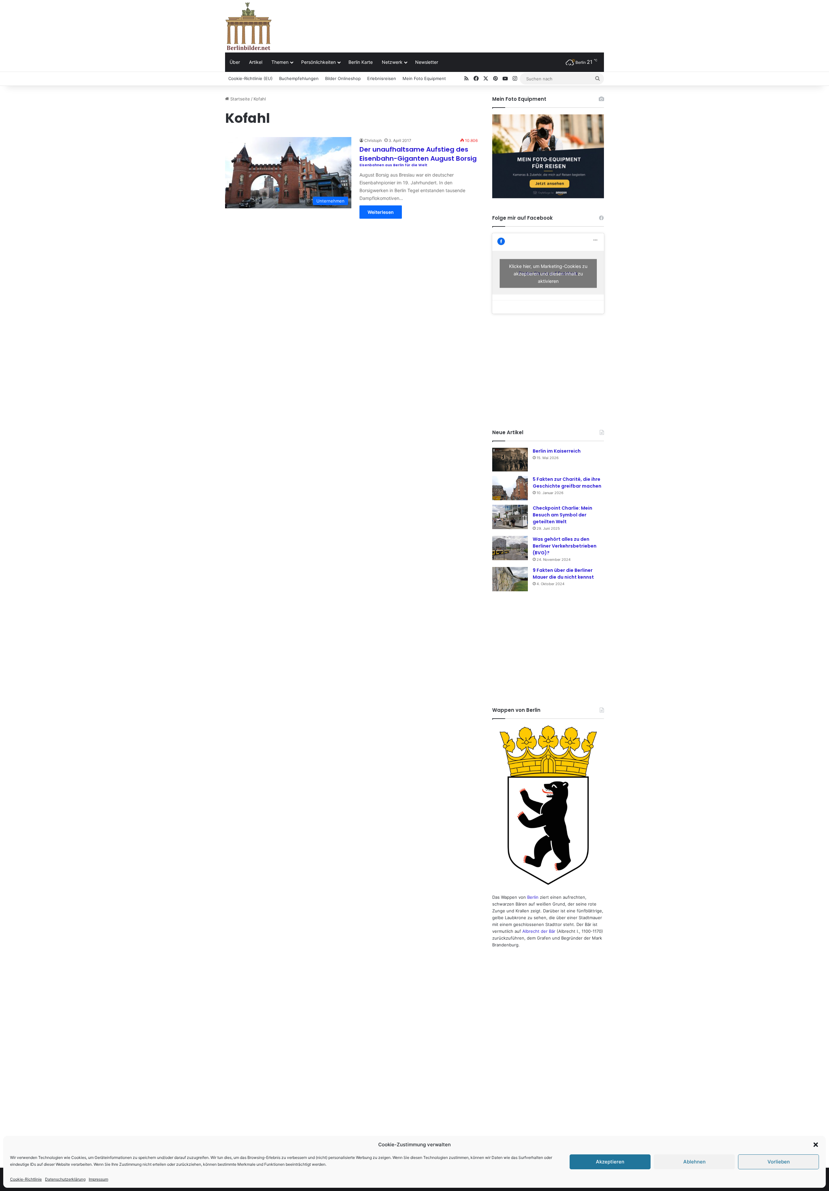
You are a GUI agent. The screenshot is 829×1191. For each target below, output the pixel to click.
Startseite (239, 98)
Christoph (373, 140)
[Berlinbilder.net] (248, 26)
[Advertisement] (479, 21)
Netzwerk (392, 62)
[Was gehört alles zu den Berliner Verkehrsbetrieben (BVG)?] (510, 548)
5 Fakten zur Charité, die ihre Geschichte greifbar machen (567, 482)
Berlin (533, 897)
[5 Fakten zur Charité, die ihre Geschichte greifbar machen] (510, 488)
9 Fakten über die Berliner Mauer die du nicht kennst (563, 573)
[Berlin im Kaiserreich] (510, 459)
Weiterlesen (381, 212)
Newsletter (426, 62)
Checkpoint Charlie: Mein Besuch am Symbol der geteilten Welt (562, 515)
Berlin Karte (360, 62)
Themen (280, 62)
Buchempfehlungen (299, 78)
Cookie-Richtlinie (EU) (250, 78)
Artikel (255, 62)
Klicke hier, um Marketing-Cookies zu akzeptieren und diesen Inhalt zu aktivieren (548, 273)
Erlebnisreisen (381, 78)
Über (235, 62)
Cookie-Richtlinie (26, 1179)
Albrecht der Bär (538, 931)
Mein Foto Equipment (424, 78)
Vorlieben (778, 1162)
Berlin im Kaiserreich (557, 451)
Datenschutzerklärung (65, 1179)
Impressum (98, 1179)
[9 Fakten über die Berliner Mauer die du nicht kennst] (510, 579)
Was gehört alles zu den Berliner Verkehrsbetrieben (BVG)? (564, 546)
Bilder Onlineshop (343, 78)
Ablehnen (694, 1162)
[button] (815, 1144)
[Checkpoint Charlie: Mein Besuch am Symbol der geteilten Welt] (510, 517)
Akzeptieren (610, 1162)
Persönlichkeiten (318, 62)
